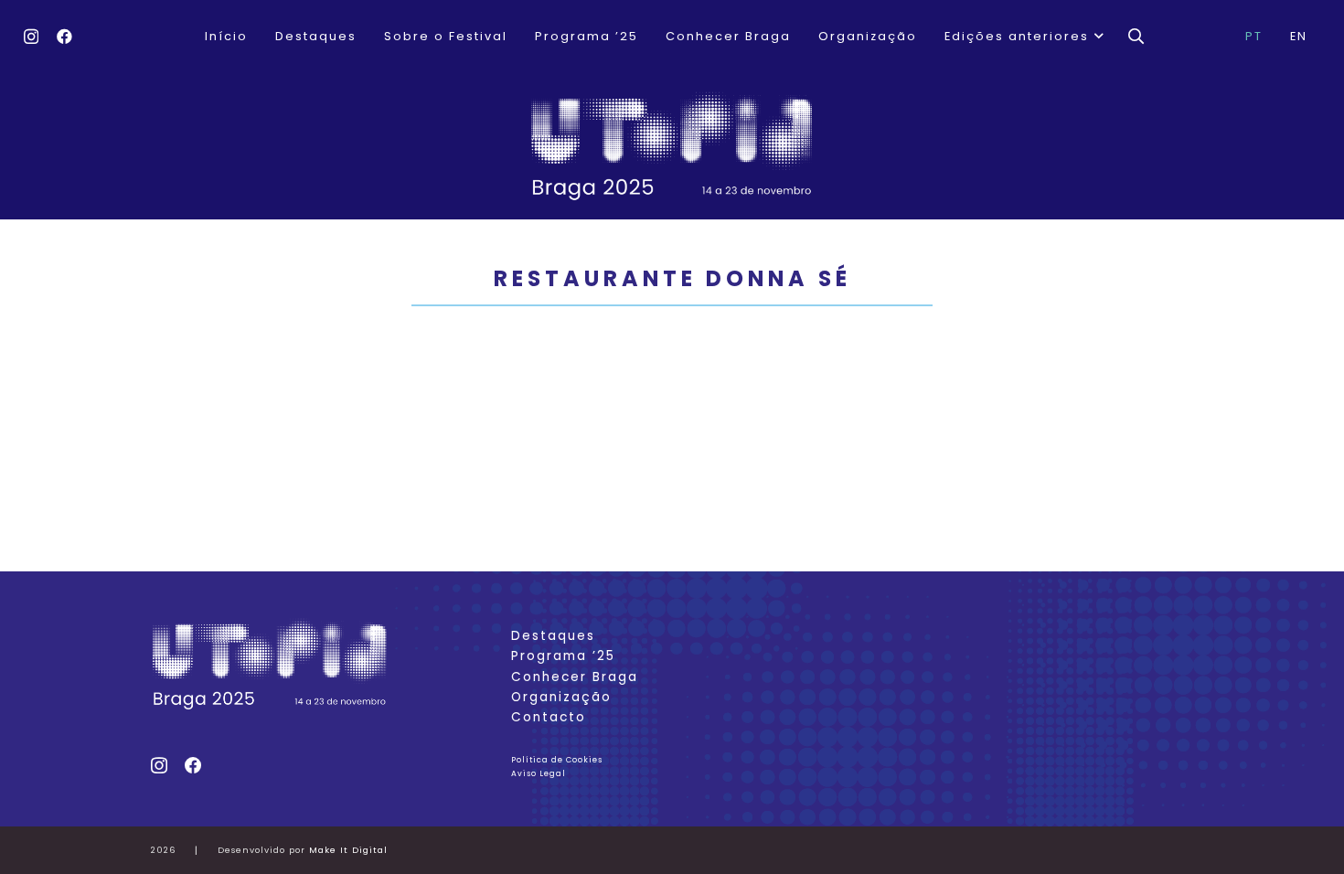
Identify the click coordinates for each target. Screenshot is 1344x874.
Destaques (553, 636)
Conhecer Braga (574, 677)
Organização (561, 697)
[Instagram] (31, 37)
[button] (1097, 36)
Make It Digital (348, 850)
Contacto (548, 717)
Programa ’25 (563, 656)
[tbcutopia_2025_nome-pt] (672, 146)
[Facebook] (64, 36)
